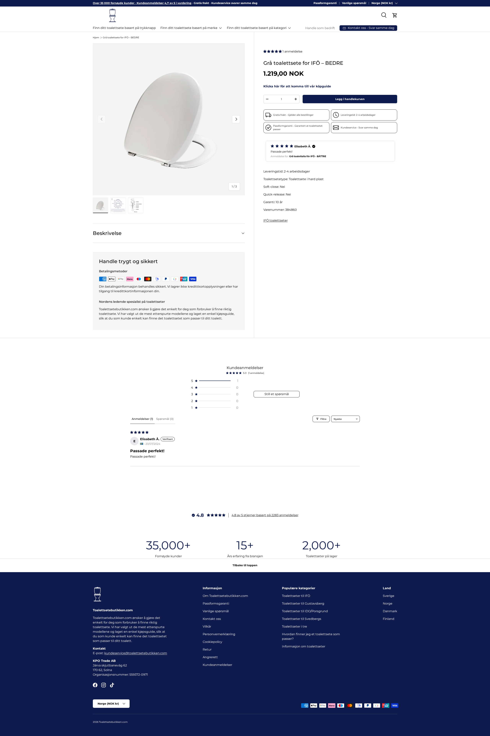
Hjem (96, 37)
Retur (207, 649)
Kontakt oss (212, 619)
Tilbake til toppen (245, 565)
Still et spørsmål (277, 394)
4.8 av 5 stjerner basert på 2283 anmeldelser (265, 515)
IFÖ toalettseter (275, 220)
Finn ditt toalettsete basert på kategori (257, 28)
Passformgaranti (325, 3)
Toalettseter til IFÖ (296, 596)
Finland (388, 619)
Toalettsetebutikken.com (113, 721)
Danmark (390, 611)
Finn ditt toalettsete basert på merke (188, 28)
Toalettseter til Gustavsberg (303, 603)
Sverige (388, 596)
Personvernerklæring (219, 634)
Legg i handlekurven (350, 99)
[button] (395, 15)
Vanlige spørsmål (354, 3)
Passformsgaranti (216, 603)
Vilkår (207, 626)
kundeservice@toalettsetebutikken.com (135, 653)
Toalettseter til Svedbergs (301, 619)
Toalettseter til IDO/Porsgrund (305, 611)
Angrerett (210, 657)
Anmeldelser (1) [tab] (142, 419)
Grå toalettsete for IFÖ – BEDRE (121, 37)
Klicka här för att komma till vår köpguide (297, 86)
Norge (387, 603)
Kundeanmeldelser (217, 665)
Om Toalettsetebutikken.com (225, 596)
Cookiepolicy (212, 642)
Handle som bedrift (320, 28)
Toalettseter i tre (295, 626)
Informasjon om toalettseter (303, 646)
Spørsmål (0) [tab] (165, 419)
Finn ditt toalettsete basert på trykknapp (124, 28)
